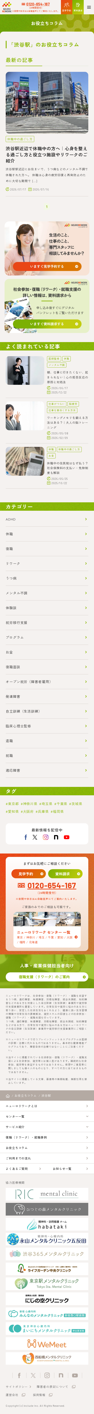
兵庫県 (43, 811)
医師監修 (54, 358)
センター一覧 (15, 1116)
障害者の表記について (52, 1386)
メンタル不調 (57, 365)
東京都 (13, 803)
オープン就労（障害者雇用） (29, 681)
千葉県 (62, 803)
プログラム (15, 637)
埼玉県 (47, 803)
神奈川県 (30, 803)
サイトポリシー (17, 1386)
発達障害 (13, 696)
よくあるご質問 (17, 1168)
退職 (9, 740)
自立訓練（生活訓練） (24, 711)
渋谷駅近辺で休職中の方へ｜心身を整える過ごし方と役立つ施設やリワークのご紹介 (46, 154)
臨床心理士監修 (18, 725)
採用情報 (39, 1395)
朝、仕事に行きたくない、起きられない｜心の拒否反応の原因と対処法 (67, 377)
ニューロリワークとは (21, 1106)
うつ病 (11, 578)
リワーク (13, 563)
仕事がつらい (57, 403)
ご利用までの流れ (18, 1158)
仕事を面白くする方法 (62, 410)
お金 (51, 455)
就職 (9, 755)
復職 (9, 548)
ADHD (11, 519)
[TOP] (8, 1096)
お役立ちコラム (17, 1148)
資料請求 (62, 873)
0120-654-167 (38, 4)
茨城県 (76, 803)
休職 (66, 358)
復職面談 (13, 666)
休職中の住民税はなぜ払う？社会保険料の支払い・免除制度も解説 (67, 468)
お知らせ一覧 (62, 1168)
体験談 (11, 607)
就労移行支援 (16, 622)
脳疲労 (73, 403)
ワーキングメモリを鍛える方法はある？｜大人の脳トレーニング (67, 422)
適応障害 (13, 770)
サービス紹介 (15, 1127)
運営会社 (12, 1395)
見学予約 (25, 873)
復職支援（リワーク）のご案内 (44, 976)
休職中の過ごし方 (20, 139)
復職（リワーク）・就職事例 (26, 1137)
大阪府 (28, 811)
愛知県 (13, 811)
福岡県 (58, 811)
